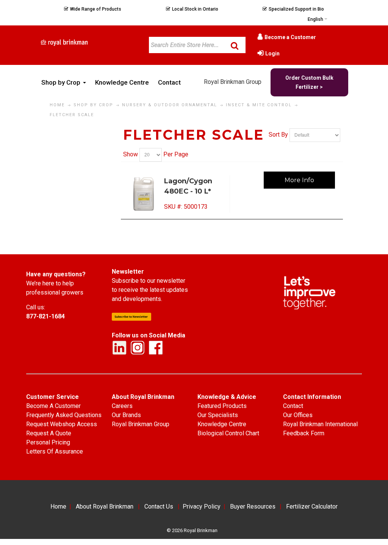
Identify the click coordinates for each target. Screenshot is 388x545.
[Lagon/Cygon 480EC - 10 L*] (144, 194)
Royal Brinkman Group (232, 81)
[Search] (234, 46)
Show (130, 154)
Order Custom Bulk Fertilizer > (309, 82)
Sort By (278, 135)
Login (272, 53)
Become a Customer (290, 37)
